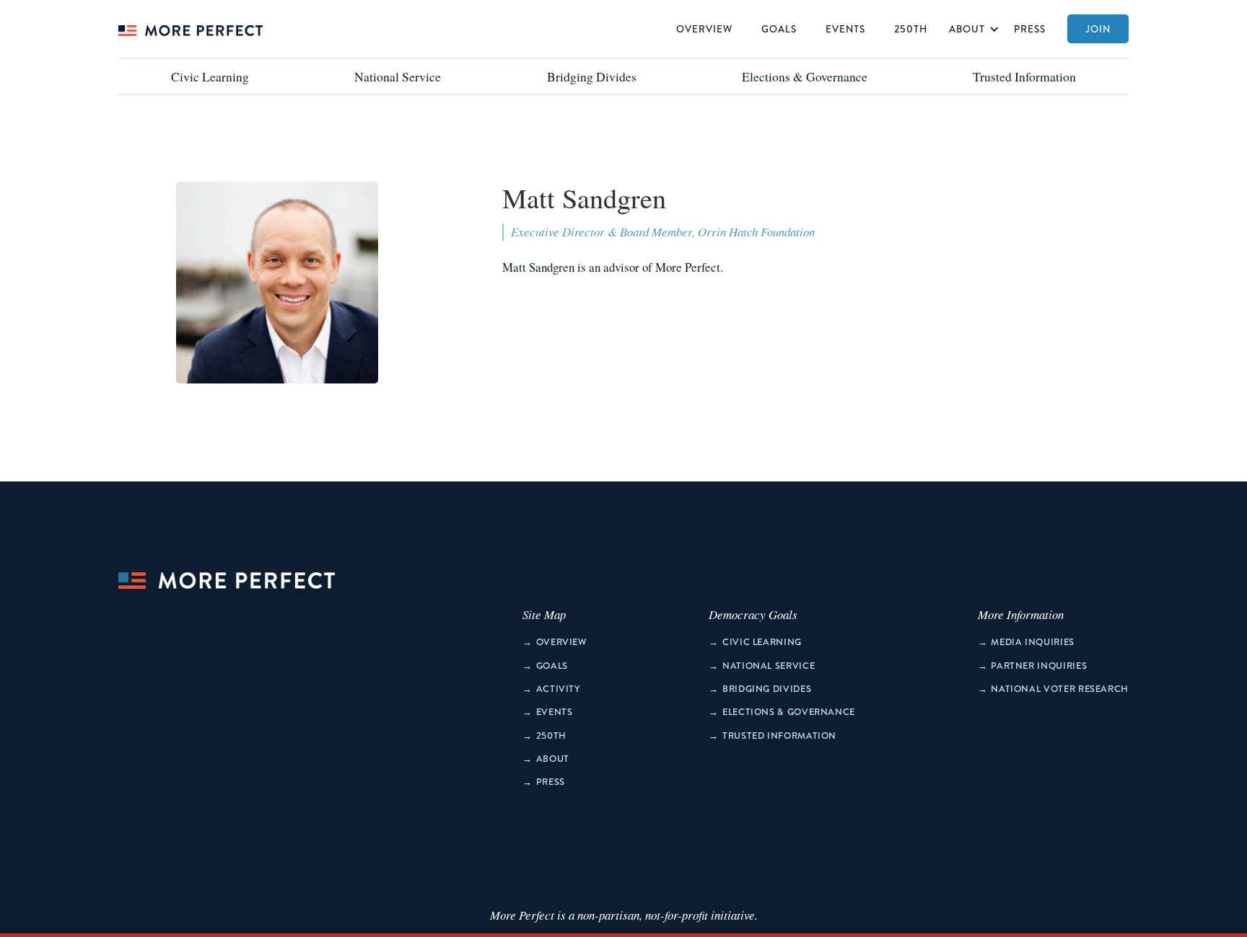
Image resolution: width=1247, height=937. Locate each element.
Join (1098, 28)
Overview (704, 28)
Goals (779, 28)
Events (845, 28)
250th (910, 28)
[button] (970, 28)
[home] (190, 28)
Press (1030, 28)
